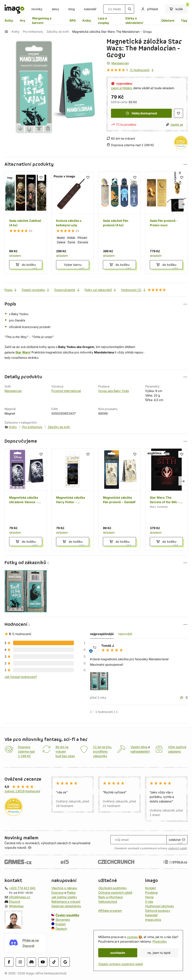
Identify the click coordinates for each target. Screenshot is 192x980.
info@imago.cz (19, 897)
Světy (8, 20)
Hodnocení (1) (131, 290)
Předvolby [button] (159, 941)
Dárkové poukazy (157, 910)
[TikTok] (54, 961)
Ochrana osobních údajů (115, 892)
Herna (149, 897)
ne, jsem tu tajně (158, 953)
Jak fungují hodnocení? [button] (20, 677)
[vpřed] (183, 203)
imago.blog (153, 919)
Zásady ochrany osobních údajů (120, 964)
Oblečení (167, 20)
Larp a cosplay (103, 20)
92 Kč (133, 102)
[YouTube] (42, 961)
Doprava (57, 892)
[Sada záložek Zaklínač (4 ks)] (26, 223)
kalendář (90, 9)
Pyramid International (66, 391)
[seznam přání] (178, 113)
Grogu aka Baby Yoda (113, 391)
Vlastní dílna (138, 747)
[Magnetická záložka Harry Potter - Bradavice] (73, 500)
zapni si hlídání (121, 88)
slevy (55, 9)
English (61, 924)
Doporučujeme (64, 290)
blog (71, 9)
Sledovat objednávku (66, 906)
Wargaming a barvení (41, 20)
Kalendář (151, 915)
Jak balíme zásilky (64, 897)
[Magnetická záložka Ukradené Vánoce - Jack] (26, 500)
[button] (96, 164)
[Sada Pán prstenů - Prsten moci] (166, 223)
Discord (14, 901)
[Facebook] (9, 961)
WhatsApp (16, 906)
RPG (73, 20)
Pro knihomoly (33, 31)
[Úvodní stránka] (6, 31)
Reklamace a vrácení (65, 901)
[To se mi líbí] (182, 697)
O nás (149, 901)
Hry (22, 20)
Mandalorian (120, 63)
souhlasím (117, 953)
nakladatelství (140, 751)
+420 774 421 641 (22, 888)
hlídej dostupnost (144, 113)
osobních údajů (177, 848)
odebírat (175, 840)
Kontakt (150, 888)
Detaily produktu (33, 290)
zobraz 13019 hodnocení (22, 791)
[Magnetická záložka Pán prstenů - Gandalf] (119, 500)
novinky (36, 9)
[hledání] (129, 9)
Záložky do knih (57, 31)
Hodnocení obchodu (159, 906)
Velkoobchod (107, 901)
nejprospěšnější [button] (102, 634)
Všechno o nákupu (64, 888)
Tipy (184, 20)
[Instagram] (20, 961)
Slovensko (63, 919)
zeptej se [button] (176, 124)
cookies (132, 937)
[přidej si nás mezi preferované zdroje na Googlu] (65, 961)
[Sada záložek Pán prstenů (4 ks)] (119, 223)
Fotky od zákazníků (98, 290)
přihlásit (152, 9)
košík (182, 8)
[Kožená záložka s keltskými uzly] (73, 223)
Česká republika (67, 915)
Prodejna (151, 892)
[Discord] (31, 961)
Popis (8, 290)
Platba (71, 892)
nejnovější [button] (125, 634)
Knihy (86, 20)
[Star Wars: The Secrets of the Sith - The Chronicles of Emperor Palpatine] (166, 500)
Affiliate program (110, 910)
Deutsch (61, 928)
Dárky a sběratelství (134, 20)
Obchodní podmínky (112, 888)
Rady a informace (110, 897)
